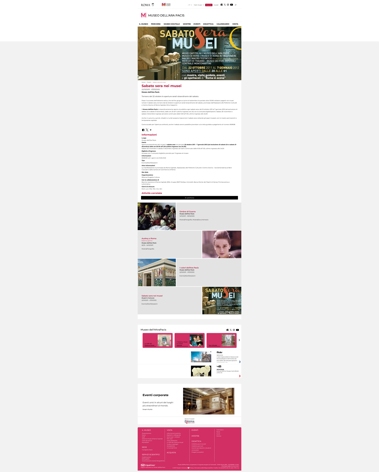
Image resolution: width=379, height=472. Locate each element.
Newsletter (145, 442)
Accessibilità (171, 446)
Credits (216, 468)
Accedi (216, 5)
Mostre (187, 24)
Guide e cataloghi (172, 444)
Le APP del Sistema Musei (149, 344)
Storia (144, 435)
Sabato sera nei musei (152, 296)
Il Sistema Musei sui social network (182, 343)
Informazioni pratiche (174, 433)
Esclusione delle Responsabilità (204, 468)
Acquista (209, 5)
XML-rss (236, 468)
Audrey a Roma (149, 238)
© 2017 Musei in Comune (180, 468)
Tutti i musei (198, 5)
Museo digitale (172, 24)
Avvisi (218, 434)
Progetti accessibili (198, 452)
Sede (144, 447)
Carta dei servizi (147, 440)
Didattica (208, 24)
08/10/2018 (227, 359)
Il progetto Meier (147, 450)
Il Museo (143, 24)
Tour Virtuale (213, 345)
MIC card (169, 439)
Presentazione (146, 433)
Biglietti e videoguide (174, 435)
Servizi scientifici (151, 454)
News (218, 432)
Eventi (197, 24)
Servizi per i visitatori (173, 437)
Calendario (223, 24)
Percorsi (155, 24)
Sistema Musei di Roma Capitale (152, 439)
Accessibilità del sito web (226, 468)
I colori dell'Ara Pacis (189, 268)
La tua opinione (172, 448)
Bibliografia (145, 459)
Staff (143, 437)
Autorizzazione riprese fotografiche (153, 461)
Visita (235, 24)
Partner (218, 436)
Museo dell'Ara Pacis (166, 15)
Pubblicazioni (146, 457)
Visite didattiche (172, 440)
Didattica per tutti (197, 446)
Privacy (192, 468)
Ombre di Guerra (188, 211)
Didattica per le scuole (199, 444)
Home (143, 82)
